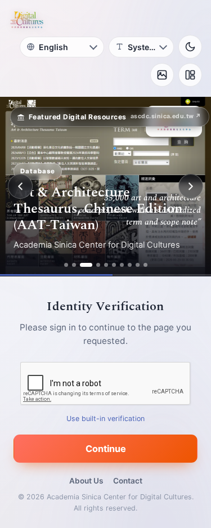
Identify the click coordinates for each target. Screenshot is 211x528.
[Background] (162, 75)
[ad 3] (86, 265)
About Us (86, 480)
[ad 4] (98, 265)
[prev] (20, 186)
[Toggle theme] (190, 47)
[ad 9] (138, 265)
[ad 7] (122, 265)
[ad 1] (66, 265)
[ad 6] (114, 265)
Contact (127, 480)
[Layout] (190, 75)
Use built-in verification (105, 418)
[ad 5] (106, 265)
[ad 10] (145, 265)
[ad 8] (130, 265)
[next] (190, 186)
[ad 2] (74, 265)
